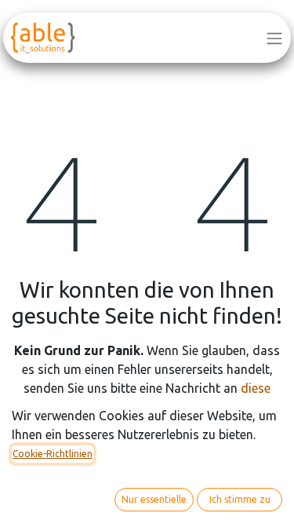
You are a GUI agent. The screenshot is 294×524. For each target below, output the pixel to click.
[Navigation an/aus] (274, 37)
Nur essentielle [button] (154, 499)
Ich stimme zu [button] (239, 499)
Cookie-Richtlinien (53, 454)
